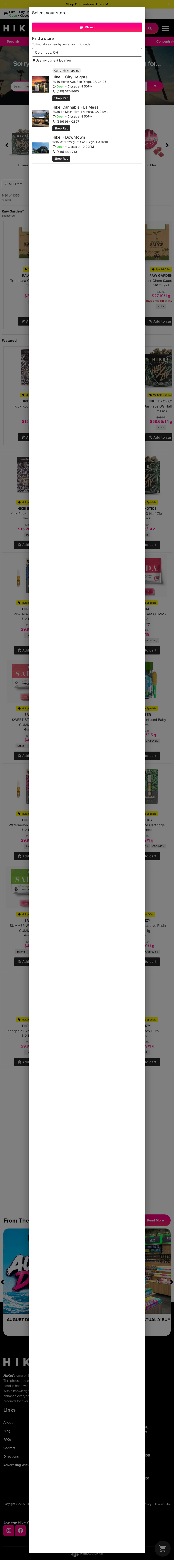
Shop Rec (61, 98)
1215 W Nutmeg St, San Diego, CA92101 (80, 142)
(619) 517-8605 (68, 91)
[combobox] (83, 52)
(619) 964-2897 (68, 121)
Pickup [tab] (89, 27)
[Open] (138, 52)
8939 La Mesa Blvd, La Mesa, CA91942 (80, 111)
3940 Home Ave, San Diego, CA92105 (79, 81)
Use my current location (53, 60)
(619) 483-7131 (68, 152)
